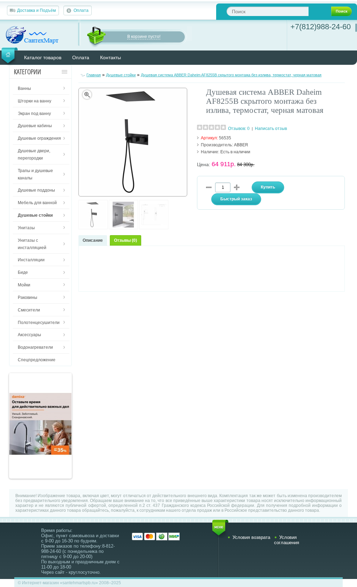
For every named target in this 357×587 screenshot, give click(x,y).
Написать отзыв (271, 128)
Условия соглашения (286, 540)
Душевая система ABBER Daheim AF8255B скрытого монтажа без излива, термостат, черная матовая (231, 75)
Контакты (110, 57)
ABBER (241, 144)
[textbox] (268, 11)
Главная (93, 75)
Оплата (81, 10)
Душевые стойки (121, 75)
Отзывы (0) (125, 240)
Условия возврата (251, 537)
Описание (93, 240)
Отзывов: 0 (239, 128)
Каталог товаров (42, 57)
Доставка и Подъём (36, 10)
